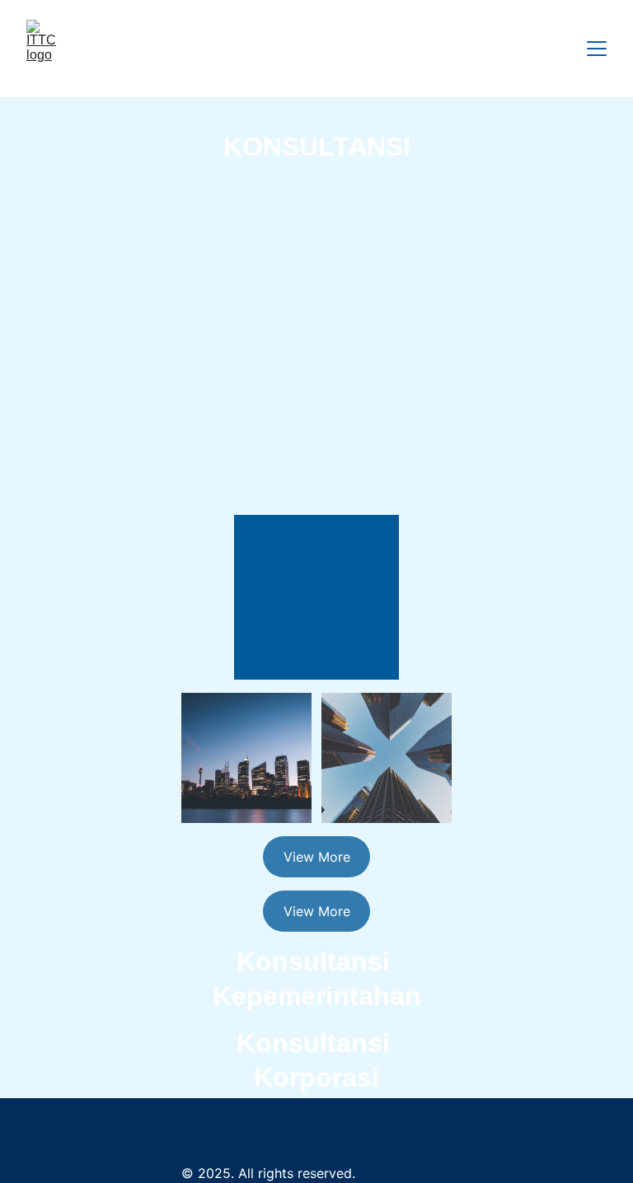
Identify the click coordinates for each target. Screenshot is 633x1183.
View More (317, 857)
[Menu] (597, 48)
